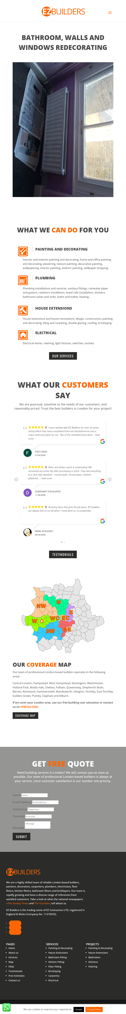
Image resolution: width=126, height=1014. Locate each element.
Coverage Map (25, 715)
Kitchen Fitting (56, 961)
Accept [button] (78, 1009)
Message (18, 828)
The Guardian (42, 903)
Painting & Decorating (60, 948)
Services (13, 957)
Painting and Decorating (61, 249)
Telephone (20, 809)
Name (17, 795)
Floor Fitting (54, 966)
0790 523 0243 (29, 707)
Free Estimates (17, 975)
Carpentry (53, 975)
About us (13, 952)
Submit (21, 836)
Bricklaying (54, 971)
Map (11, 961)
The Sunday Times (18, 903)
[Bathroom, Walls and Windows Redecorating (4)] (63, 197)
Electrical (46, 332)
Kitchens (93, 961)
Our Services (63, 355)
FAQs (11, 966)
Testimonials (63, 554)
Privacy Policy (94, 1009)
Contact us (14, 980)
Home (12, 948)
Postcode (19, 816)
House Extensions (53, 308)
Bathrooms (94, 957)
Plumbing (45, 277)
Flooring (92, 966)
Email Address (22, 802)
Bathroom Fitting (57, 957)
